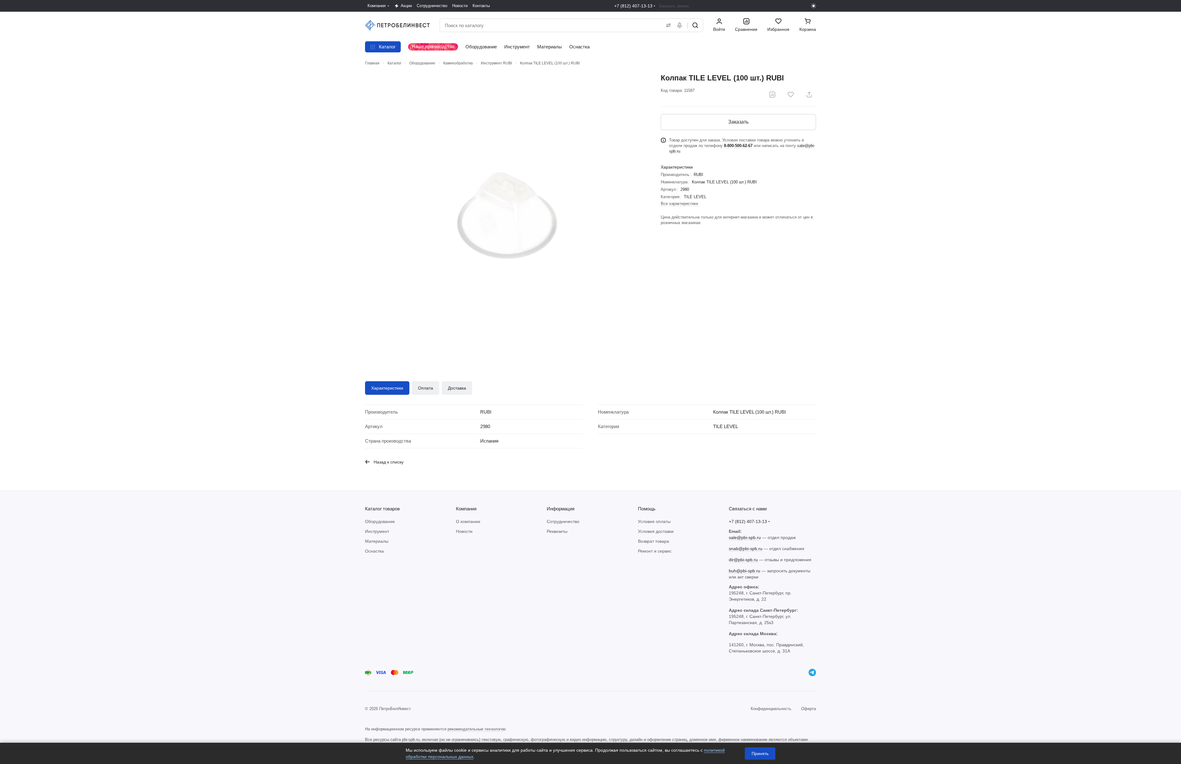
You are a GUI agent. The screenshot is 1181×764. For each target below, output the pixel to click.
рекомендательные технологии (476, 729)
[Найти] (695, 25)
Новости (464, 531)
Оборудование (380, 521)
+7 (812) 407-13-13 (633, 5)
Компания (466, 508)
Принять (760, 753)
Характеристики (387, 388)
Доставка (457, 388)
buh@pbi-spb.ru (744, 570)
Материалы (376, 541)
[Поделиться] (809, 94)
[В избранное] (790, 94)
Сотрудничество (563, 521)
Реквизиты (557, 531)
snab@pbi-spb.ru (745, 548)
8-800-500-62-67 (738, 145)
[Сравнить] (772, 94)
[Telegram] (812, 672)
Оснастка (374, 551)
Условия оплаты (654, 521)
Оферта (808, 708)
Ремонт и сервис (655, 551)
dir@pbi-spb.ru (743, 559)
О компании (468, 521)
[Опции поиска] (667, 25)
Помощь (646, 508)
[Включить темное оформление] (813, 5)
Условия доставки (656, 531)
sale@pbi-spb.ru (745, 537)
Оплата (425, 388)
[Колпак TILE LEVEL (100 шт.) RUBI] (506, 215)
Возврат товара (653, 541)
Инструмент (377, 531)
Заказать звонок (674, 6)
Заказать (738, 122)
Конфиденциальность (771, 708)
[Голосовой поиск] (681, 25)
